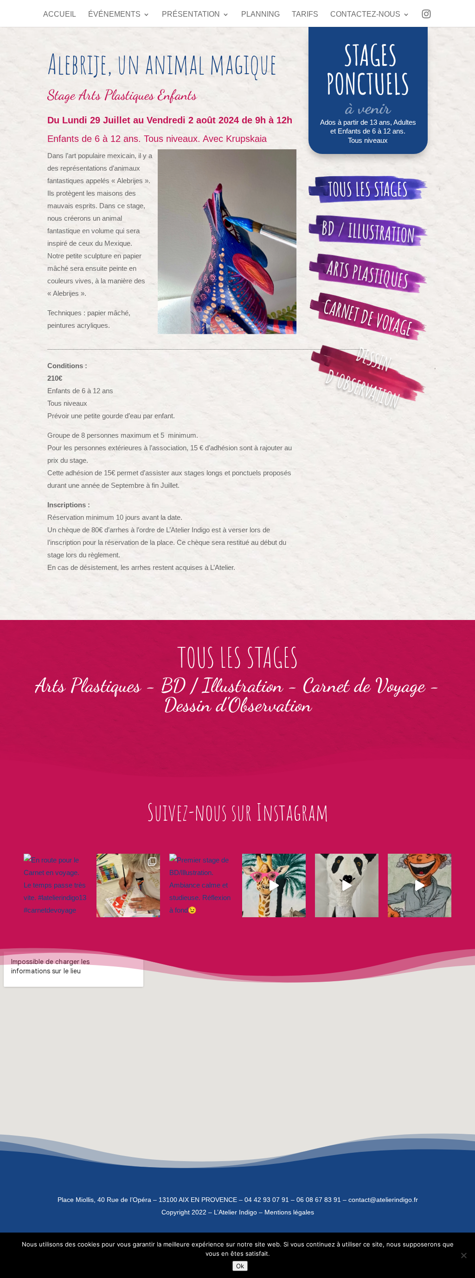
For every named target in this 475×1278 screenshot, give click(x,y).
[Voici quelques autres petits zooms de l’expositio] (347, 885)
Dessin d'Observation (238, 704)
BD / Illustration (222, 685)
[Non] (463, 1255)
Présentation (191, 14)
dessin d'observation (363, 377)
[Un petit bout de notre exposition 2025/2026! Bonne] (419, 885)
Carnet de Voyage (364, 685)
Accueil (59, 14)
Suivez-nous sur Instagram (237, 811)
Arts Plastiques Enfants (138, 94)
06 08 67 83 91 (318, 1199)
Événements (114, 14)
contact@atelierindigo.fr (383, 1199)
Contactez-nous (365, 14)
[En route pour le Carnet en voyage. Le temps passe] (55, 885)
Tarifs (305, 14)
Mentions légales (289, 1212)
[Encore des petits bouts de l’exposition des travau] (274, 885)
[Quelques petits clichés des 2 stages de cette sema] (128, 885)
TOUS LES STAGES (368, 189)
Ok (240, 1266)
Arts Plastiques (368, 274)
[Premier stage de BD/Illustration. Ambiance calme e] (201, 885)
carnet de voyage (368, 317)
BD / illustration (368, 232)
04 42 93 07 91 (266, 1199)
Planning (260, 14)
